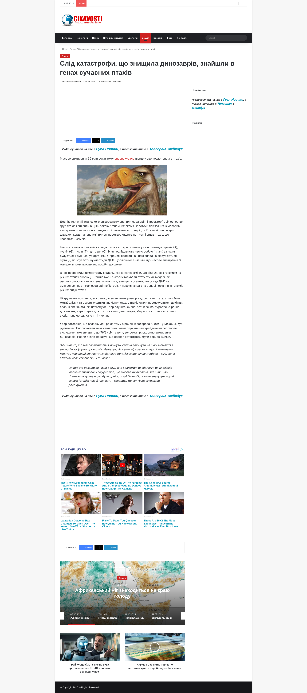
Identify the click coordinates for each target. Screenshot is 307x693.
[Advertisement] (122, 110)
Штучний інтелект (113, 38)
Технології (82, 38)
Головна (67, 38)
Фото (170, 38)
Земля (145, 38)
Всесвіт (158, 38)
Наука (95, 38)
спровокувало (124, 158)
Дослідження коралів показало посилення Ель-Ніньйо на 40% (120, 3)
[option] (122, 593)
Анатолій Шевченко (71, 81)
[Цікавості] (82, 20)
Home (65, 49)
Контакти (182, 38)
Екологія (133, 38)
